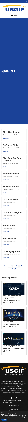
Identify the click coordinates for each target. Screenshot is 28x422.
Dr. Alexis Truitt (11, 199)
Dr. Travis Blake (11, 145)
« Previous (6, 266)
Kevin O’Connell (11, 186)
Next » (17, 269)
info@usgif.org (15, 405)
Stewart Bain (9, 225)
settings (23, 417)
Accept (4, 419)
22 (12, 269)
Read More (6, 138)
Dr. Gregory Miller (12, 251)
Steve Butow (9, 238)
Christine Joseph (11, 132)
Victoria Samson (11, 173)
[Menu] (26, 1)
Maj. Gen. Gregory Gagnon (12, 159)
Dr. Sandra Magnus (12, 212)
